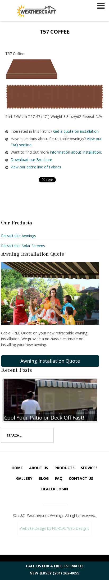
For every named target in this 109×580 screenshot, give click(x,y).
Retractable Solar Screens (23, 245)
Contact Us (81, 478)
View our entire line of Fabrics (36, 166)
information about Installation (75, 152)
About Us (38, 467)
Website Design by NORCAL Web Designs (54, 528)
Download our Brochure (31, 159)
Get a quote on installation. (76, 131)
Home (17, 467)
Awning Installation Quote (50, 361)
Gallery (24, 478)
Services (89, 467)
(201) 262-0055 (66, 573)
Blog (44, 478)
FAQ (58, 478)
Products (64, 467)
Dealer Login (54, 488)
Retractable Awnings (18, 235)
